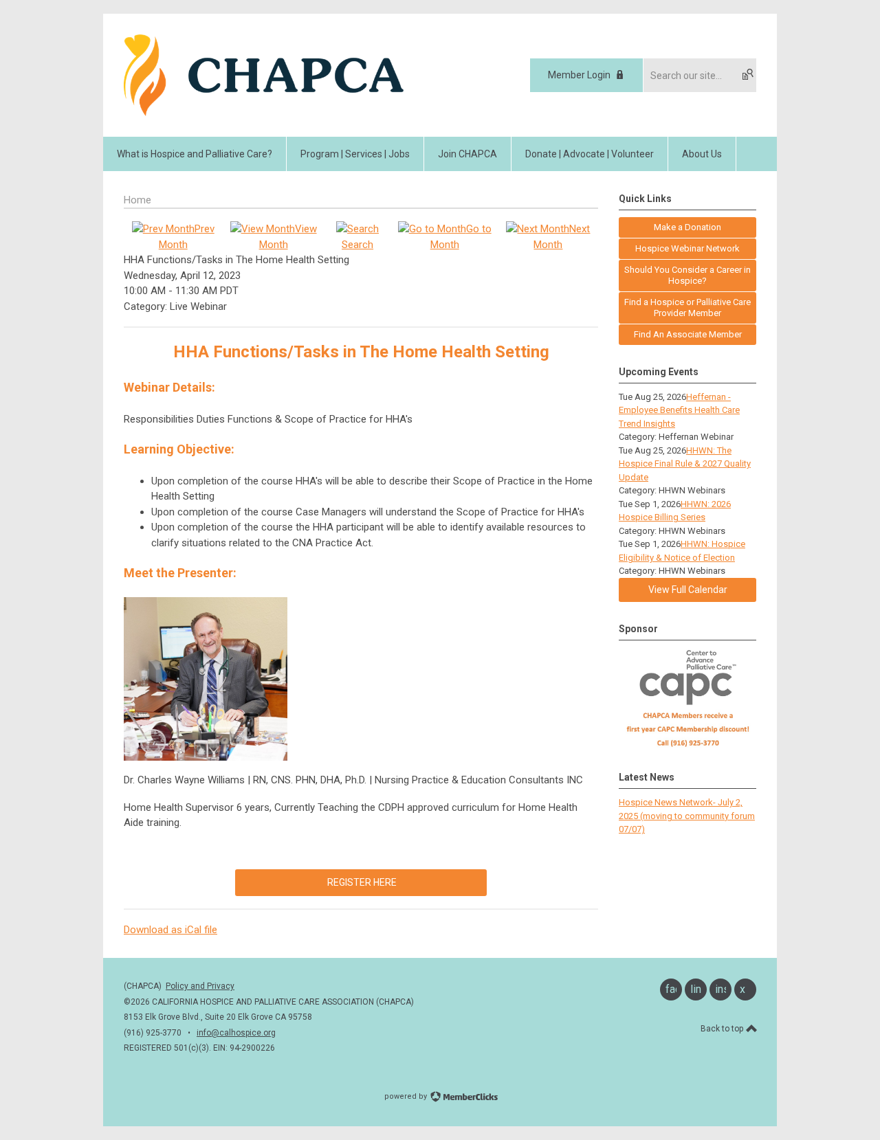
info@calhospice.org (236, 1033)
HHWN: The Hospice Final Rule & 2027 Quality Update (685, 463)
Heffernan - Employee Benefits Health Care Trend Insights (679, 410)
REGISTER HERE (361, 882)
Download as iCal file (170, 930)
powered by (406, 1096)
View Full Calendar (687, 589)
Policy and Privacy (200, 986)
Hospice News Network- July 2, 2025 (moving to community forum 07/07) (687, 815)
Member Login (579, 74)
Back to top (723, 1028)
